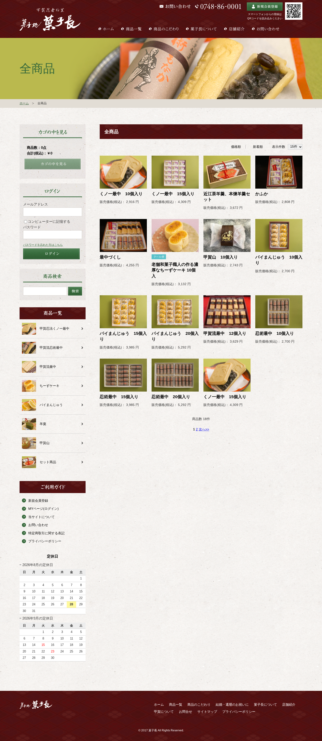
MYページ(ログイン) (43, 508)
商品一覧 (175, 704)
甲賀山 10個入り (220, 257)
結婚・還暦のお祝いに (232, 704)
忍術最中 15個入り (119, 396)
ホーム (24, 103)
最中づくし (110, 257)
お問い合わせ (38, 525)
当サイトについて (41, 517)
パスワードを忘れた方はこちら (43, 245)
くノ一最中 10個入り (121, 193)
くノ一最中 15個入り (173, 193)
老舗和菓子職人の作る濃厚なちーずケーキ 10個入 (175, 270)
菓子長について (265, 704)
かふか (261, 193)
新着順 (258, 147)
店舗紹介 (288, 704)
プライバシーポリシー (44, 541)
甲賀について (164, 711)
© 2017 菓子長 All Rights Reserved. (161, 730)
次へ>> (204, 429)
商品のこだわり (199, 704)
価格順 (236, 147)
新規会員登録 (38, 500)
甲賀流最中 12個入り (224, 333)
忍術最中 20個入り (171, 396)
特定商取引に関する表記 (46, 533)
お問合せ (185, 711)
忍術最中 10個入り (274, 333)
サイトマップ (207, 711)
